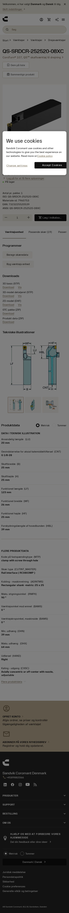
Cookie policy (45, 156)
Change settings (16, 165)
